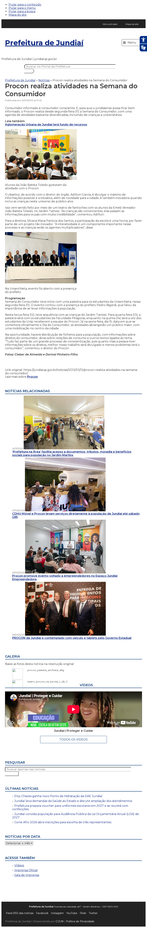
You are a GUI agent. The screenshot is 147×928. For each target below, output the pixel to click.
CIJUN (60, 921)
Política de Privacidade (80, 921)
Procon (32, 376)
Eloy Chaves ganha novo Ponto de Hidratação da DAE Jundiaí (58, 796)
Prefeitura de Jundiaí (44, 42)
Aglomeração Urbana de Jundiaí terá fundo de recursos (46, 124)
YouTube (71, 913)
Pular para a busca (22, 11)
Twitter (93, 913)
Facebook (42, 913)
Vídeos (19, 865)
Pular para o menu (22, 8)
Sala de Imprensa (26, 875)
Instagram (57, 913)
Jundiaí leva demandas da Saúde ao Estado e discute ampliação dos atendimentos (73, 801)
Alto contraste (110, 24)
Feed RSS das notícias (20, 913)
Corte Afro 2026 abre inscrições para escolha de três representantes (62, 822)
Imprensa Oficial (26, 870)
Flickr (83, 913)
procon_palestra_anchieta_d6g (44, 670)
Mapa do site (18, 14)
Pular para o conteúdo (25, 4)
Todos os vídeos (73, 739)
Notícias (44, 80)
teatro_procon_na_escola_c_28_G (46, 681)
